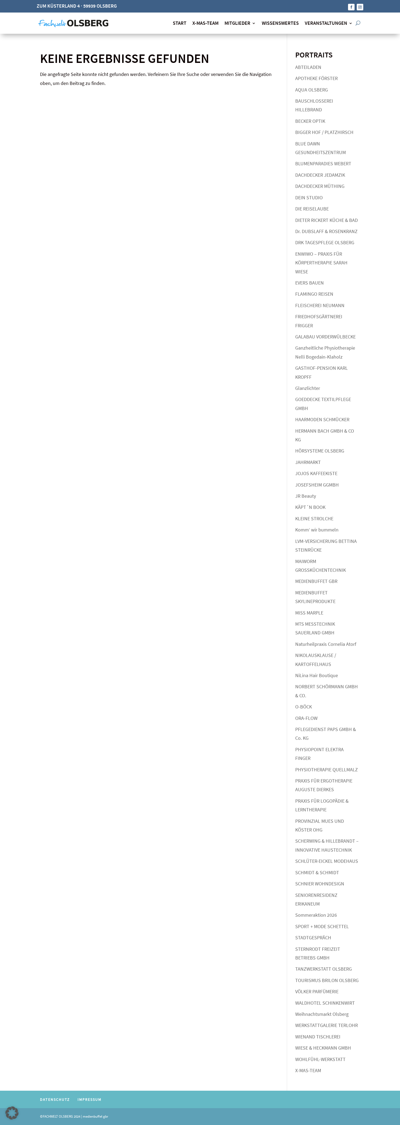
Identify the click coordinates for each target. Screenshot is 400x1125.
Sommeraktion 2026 (316, 915)
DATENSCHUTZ (55, 1099)
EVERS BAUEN (309, 283)
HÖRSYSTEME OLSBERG (319, 451)
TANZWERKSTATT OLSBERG (323, 969)
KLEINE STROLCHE (314, 518)
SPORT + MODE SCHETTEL (322, 926)
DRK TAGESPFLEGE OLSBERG (324, 242)
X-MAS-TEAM (205, 23)
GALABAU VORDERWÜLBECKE (325, 337)
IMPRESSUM (89, 1099)
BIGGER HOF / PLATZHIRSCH (324, 132)
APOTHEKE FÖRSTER (316, 78)
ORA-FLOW (306, 718)
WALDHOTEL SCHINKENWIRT (325, 1003)
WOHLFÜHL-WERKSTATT (320, 1059)
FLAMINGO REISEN (314, 294)
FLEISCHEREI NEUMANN (319, 305)
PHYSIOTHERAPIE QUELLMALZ (326, 769)
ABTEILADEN (308, 67)
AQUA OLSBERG (311, 90)
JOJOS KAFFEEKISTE (316, 473)
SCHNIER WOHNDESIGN (319, 884)
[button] (12, 1113)
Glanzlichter (307, 388)
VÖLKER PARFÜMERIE (317, 991)
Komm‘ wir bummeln (317, 530)
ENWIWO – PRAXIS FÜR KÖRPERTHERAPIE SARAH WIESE (321, 263)
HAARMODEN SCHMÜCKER (322, 419)
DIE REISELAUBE (312, 209)
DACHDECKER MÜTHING (319, 186)
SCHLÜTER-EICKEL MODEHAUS (326, 861)
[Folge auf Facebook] (351, 7)
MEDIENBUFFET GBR (316, 581)
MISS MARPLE (309, 613)
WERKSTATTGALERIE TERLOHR (326, 1025)
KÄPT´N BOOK (310, 507)
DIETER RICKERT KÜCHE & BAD (326, 220)
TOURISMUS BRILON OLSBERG (327, 980)
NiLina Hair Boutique (316, 675)
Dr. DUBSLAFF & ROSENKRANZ (326, 231)
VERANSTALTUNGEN (326, 23)
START (179, 23)
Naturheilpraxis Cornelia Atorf (325, 644)
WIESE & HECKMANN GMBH (323, 1048)
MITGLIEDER (237, 23)
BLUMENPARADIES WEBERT (323, 163)
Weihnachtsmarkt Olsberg (322, 1014)
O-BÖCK (303, 707)
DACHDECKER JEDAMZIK (320, 175)
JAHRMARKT (308, 462)
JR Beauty (305, 496)
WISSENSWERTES (280, 23)
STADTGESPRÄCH (313, 937)
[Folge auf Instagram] (360, 7)
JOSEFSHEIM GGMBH (317, 485)
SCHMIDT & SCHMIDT (317, 872)
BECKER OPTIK (310, 121)
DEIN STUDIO (309, 197)
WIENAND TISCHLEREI (317, 1037)
